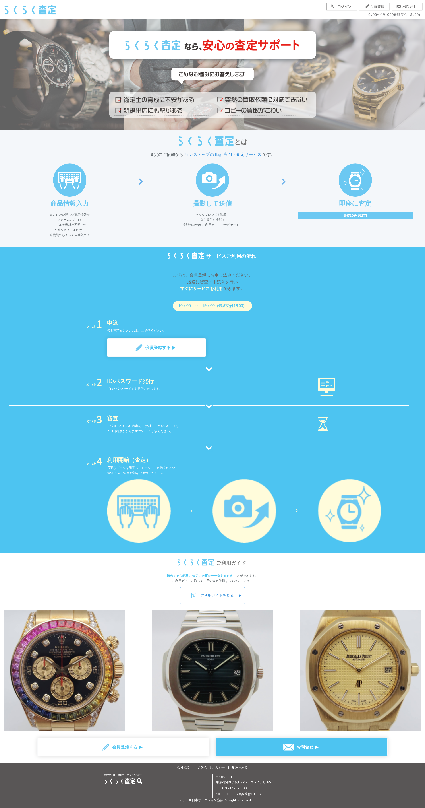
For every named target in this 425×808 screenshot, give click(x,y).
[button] (156, 347)
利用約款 (241, 767)
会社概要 (183, 767)
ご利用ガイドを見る (220, 595)
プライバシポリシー (211, 767)
